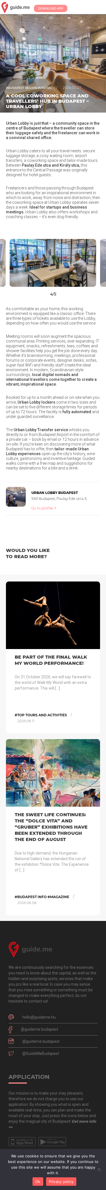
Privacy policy (61, 1181)
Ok (37, 1181)
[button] (13, 263)
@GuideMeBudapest (40, 1053)
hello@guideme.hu (39, 1017)
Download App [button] (50, 8)
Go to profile (42, 508)
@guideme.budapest (39, 1029)
